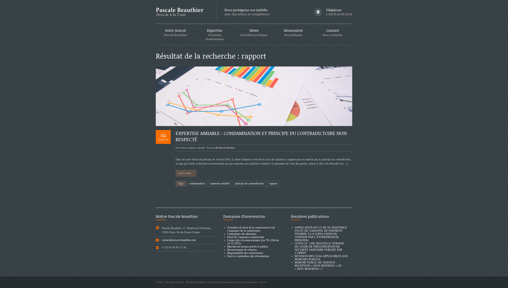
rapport (273, 183)
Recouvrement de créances (242, 249)
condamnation (197, 183)
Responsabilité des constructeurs (245, 252)
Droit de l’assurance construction (245, 237)
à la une (201, 147)
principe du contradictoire (249, 183)
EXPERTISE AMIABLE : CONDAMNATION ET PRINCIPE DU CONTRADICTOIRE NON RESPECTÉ (261, 136)
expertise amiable (220, 183)
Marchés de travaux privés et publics (247, 246)
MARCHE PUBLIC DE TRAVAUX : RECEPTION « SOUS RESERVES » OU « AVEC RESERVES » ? (318, 265)
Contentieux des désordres (241, 233)
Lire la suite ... (186, 173)
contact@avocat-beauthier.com (179, 240)
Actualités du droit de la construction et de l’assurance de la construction (251, 229)
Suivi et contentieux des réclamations (248, 256)
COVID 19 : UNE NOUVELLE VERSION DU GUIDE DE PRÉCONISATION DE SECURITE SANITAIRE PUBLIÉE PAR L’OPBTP (319, 248)
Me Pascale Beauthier (225, 147)
